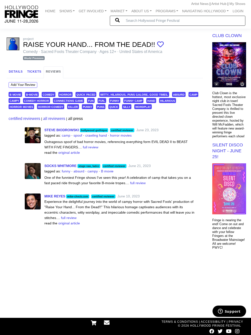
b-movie (32, 94)
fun (91, 100)
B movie (107, 171)
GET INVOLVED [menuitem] (91, 11)
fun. (102, 100)
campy (14, 100)
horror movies (21, 106)
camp (193, 94)
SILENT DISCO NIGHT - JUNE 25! (227, 150)
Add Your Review (23, 85)
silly (126, 106)
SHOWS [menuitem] (65, 11)
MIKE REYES (54, 196)
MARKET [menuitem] (118, 11)
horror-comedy (50, 106)
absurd (179, 94)
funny (114, 100)
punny (87, 106)
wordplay (143, 106)
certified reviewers (24, 118)
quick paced (85, 94)
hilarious (167, 100)
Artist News (200, 4)
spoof (78, 135)
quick (113, 106)
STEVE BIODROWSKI (61, 130)
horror (65, 94)
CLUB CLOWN (227, 35)
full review (90, 147)
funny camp (133, 100)
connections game (68, 100)
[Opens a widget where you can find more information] (229, 312)
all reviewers (54, 118)
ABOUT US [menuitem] (140, 11)
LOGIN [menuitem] (238, 11)
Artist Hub (218, 4)
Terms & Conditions (180, 321)
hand (151, 100)
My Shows (237, 4)
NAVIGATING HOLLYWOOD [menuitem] (204, 11)
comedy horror (36, 100)
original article (69, 153)
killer (73, 106)
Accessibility (213, 321)
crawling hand (96, 135)
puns (100, 106)
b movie (15, 94)
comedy (48, 94)
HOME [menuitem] (50, 11)
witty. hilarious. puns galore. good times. (134, 94)
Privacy (236, 321)
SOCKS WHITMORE (60, 166)
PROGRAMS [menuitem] (166, 11)
